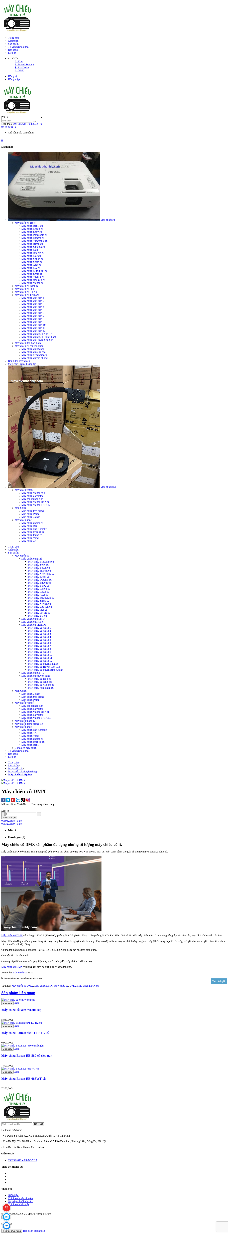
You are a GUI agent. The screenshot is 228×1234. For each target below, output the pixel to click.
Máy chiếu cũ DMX (12, 935)
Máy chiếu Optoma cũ (40, 579)
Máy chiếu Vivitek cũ (39, 603)
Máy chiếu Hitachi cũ (39, 570)
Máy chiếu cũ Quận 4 (39, 636)
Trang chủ (13, 37)
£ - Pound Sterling (24, 64)
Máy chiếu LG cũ (37, 615)
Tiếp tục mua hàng (12, 1231)
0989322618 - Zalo (11, 820)
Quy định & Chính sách (20, 1201)
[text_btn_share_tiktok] (23, 800)
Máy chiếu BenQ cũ (38, 585)
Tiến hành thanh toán (34, 1230)
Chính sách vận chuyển (20, 1198)
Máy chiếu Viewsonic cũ (41, 573)
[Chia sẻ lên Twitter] (8, 800)
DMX (73, 985)
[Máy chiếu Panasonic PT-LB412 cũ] (21, 1022)
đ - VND (19, 70)
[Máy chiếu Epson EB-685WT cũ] (20, 1068)
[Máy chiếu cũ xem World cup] (18, 999)
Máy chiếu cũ (61, 985)
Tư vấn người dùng (18, 46)
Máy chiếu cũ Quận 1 (39, 627)
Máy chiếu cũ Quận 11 (40, 657)
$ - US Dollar (22, 67)
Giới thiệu (13, 40)
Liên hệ (12, 52)
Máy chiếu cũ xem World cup (21, 1009)
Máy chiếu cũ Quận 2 (39, 630)
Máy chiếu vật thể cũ (39, 612)
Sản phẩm (13, 43)
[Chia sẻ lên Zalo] (18, 800)
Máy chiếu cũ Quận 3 (39, 633)
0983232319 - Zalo (11, 823)
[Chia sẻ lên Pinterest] (13, 800)
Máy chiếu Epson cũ (39, 567)
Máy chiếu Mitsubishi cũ (41, 597)
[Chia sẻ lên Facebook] (3, 800)
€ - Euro (19, 61)
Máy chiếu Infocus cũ (39, 582)
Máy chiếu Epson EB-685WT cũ (23, 1078)
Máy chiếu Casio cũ (38, 591)
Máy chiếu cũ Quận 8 (39, 648)
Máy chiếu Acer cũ (38, 594)
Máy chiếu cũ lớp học (39, 678)
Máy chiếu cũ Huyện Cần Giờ (44, 666)
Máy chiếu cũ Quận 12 (40, 660)
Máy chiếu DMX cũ (88, 985)
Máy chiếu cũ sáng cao (40, 681)
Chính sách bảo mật (18, 1204)
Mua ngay (7, 1003)
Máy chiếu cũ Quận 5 (39, 639)
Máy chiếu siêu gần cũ (40, 606)
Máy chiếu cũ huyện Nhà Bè (43, 663)
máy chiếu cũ (20, 972)
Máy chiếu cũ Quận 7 (39, 645)
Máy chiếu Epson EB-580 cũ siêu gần (26, 1055)
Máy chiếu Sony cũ (38, 564)
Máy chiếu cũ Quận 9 (39, 651)
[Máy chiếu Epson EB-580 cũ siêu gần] (22, 1045)
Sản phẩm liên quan (18, 993)
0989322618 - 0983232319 (27, 123)
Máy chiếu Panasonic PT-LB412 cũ (25, 1032)
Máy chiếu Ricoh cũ (38, 576)
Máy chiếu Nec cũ (37, 609)
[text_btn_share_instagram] (28, 800)
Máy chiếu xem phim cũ (41, 687)
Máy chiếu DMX (43, 985)
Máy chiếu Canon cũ (39, 588)
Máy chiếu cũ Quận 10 (40, 654)
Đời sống (13, 49)
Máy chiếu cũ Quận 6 (39, 642)
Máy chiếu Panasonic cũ (41, 561)
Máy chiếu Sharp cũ (38, 600)
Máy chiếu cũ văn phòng (41, 684)
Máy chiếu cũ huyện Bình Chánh (45, 669)
